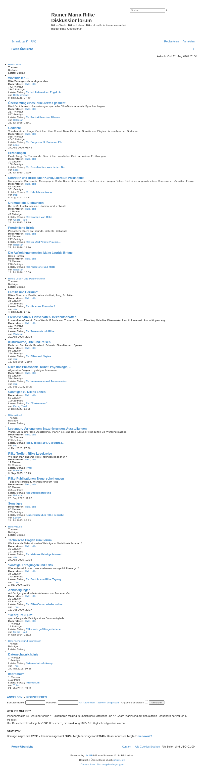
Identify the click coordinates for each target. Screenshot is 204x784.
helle (16, 169)
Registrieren (36, 697)
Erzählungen (17, 153)
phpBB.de (119, 760)
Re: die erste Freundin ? (40, 306)
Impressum (16, 674)
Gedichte (14, 128)
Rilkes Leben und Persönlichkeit (26, 278)
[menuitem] (32, 41)
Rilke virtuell (15, 526)
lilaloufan (18, 120)
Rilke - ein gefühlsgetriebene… (44, 629)
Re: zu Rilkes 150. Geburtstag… (45, 442)
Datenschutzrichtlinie (23, 654)
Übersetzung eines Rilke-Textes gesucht (36, 103)
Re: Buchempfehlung (38, 492)
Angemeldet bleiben (133, 702)
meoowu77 (145, 736)
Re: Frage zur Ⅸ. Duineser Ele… (45, 142)
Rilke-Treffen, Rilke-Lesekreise (30, 453)
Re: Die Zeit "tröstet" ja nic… (43, 242)
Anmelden (14, 697)
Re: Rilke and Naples (38, 356)
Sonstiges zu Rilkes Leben (27, 392)
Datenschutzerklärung (39, 663)
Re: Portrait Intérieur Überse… (44, 117)
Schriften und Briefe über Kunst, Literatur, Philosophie (46, 178)
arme (16, 144)
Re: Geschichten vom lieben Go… (46, 167)
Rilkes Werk (14, 64)
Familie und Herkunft (23, 292)
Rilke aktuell (15, 415)
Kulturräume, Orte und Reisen (29, 342)
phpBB (89, 755)
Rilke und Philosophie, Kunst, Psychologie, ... (39, 367)
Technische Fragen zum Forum (30, 540)
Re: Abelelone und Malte (40, 266)
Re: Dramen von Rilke (39, 217)
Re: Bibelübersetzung (39, 192)
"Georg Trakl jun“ (20, 615)
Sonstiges (15, 503)
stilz (34, 84)
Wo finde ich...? (18, 78)
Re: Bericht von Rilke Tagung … (45, 579)
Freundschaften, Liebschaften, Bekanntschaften (42, 317)
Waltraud (18, 334)
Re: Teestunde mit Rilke (40, 331)
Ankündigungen (19, 590)
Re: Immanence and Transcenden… (47, 381)
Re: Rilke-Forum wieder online (44, 604)
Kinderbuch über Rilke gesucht (44, 515)
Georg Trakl (20, 219)
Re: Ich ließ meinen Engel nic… (45, 92)
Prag (29, 467)
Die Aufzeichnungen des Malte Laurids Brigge (40, 253)
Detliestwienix (21, 95)
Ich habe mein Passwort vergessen (99, 702)
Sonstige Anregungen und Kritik (30, 565)
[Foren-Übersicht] (29, 18)
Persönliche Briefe (21, 228)
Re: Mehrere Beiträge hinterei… (45, 554)
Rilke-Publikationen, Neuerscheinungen (36, 478)
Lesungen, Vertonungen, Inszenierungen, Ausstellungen (47, 428)
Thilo (27, 84)
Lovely (17, 517)
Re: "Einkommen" (37, 403)
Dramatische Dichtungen (26, 203)
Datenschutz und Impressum (24, 641)
